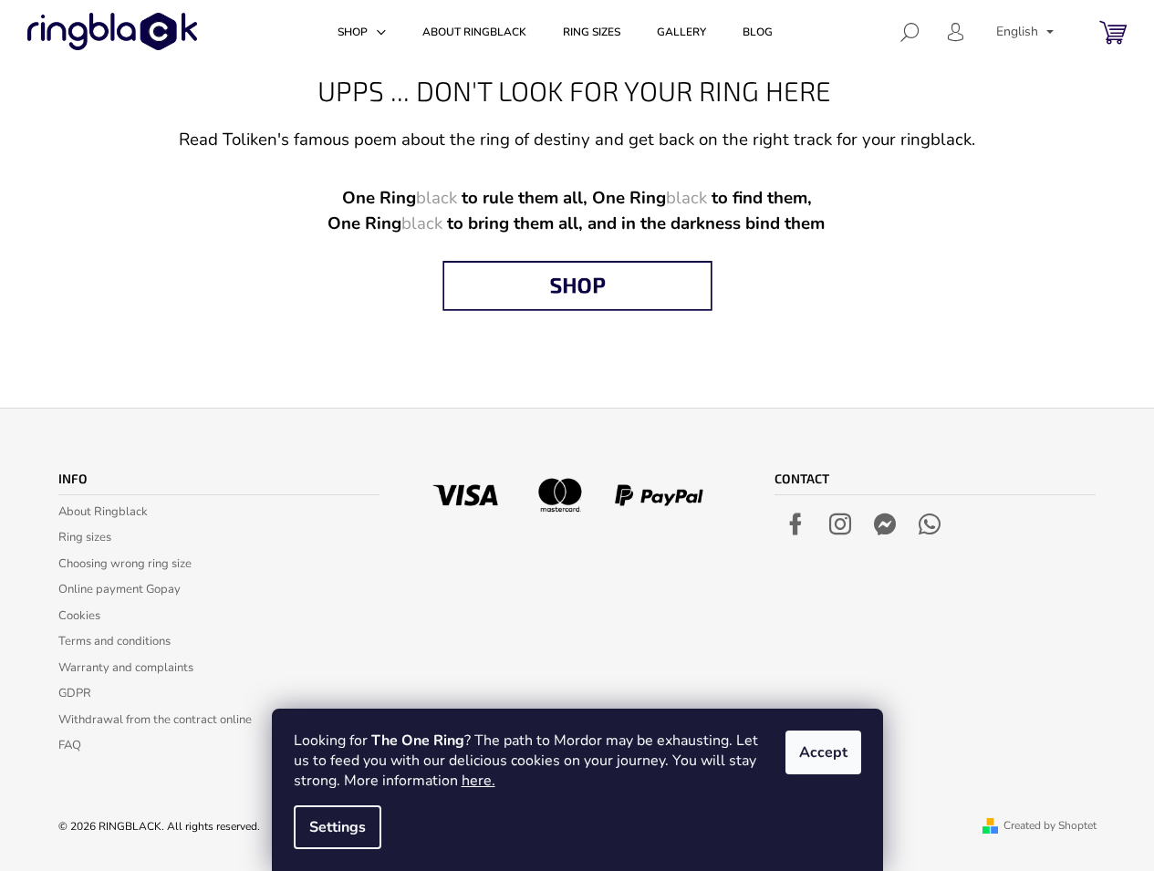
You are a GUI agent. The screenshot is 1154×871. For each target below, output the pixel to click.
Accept (823, 752)
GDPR (74, 693)
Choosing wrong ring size (125, 563)
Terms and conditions (114, 641)
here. (478, 781)
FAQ (69, 745)
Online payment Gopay (119, 589)
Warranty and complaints (125, 667)
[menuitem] (361, 32)
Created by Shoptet (1050, 825)
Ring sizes (84, 537)
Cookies (79, 615)
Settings (337, 827)
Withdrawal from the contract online (155, 719)
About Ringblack (103, 511)
